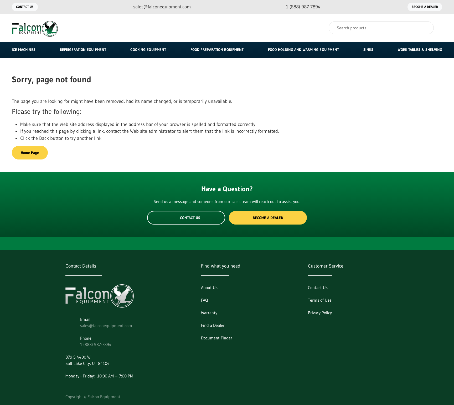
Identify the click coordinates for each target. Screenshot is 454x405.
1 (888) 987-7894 (95, 344)
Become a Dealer (425, 7)
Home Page (30, 152)
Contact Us (25, 7)
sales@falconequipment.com (106, 325)
